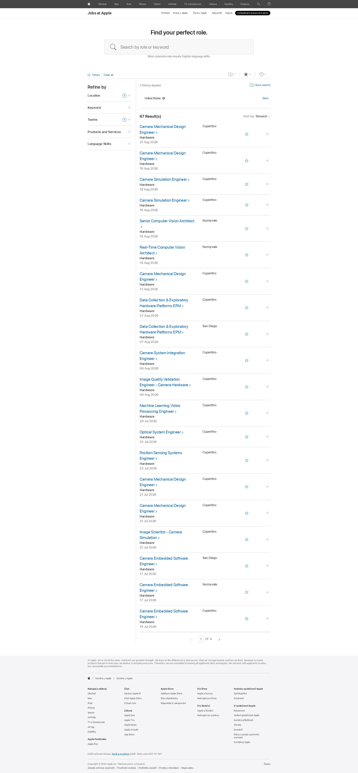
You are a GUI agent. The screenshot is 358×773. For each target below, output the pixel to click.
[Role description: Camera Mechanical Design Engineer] (267, 134)
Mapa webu (187, 768)
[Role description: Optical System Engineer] (267, 436)
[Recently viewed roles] (263, 74)
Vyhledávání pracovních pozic (252, 13)
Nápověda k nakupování (173, 703)
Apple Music (130, 725)
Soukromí (239, 698)
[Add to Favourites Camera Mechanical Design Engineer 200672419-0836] (246, 486)
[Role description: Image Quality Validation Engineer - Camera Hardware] (267, 386)
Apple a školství (205, 710)
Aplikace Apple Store (171, 693)
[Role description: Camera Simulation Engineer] (267, 184)
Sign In (228, 13)
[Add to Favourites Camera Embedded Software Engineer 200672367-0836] (246, 618)
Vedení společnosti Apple (246, 715)
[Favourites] (247, 74)
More (265, 98)
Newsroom (239, 710)
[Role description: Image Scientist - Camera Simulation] (267, 539)
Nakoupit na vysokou (208, 715)
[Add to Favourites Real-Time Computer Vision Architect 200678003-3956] (246, 255)
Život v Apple (200, 13)
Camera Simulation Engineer (163, 179)
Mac (90, 698)
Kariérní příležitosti (243, 720)
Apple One (129, 715)
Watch (91, 712)
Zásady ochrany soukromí (101, 768)
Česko (267, 764)
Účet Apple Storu (133, 698)
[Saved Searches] (232, 74)
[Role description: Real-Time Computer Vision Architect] (267, 254)
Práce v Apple (180, 13)
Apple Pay (93, 744)
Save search (262, 85)
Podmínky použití (147, 768)
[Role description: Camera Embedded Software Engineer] (267, 565)
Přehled (165, 13)
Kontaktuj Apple (242, 742)
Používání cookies (126, 768)
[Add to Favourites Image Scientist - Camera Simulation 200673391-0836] (246, 539)
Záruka (237, 725)
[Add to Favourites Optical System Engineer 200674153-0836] (246, 436)
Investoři (238, 729)
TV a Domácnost (96, 722)
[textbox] (179, 47)
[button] (258, 4)
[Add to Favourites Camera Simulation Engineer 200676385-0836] (246, 184)
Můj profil (217, 13)
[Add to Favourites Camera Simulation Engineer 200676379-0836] (246, 205)
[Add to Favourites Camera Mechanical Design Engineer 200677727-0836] (246, 281)
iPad (90, 703)
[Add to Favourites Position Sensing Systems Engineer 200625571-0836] (246, 460)
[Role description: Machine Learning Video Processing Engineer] (267, 413)
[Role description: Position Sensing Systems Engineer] (267, 460)
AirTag (91, 727)
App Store (129, 734)
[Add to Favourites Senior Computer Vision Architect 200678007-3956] (246, 228)
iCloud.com (130, 703)
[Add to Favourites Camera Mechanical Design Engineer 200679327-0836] (246, 134)
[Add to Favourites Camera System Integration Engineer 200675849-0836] (246, 360)
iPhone (91, 708)
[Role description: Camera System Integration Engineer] (267, 360)
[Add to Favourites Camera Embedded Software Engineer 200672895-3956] (246, 592)
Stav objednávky (169, 698)
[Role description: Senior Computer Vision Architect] (267, 228)
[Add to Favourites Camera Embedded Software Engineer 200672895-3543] (246, 565)
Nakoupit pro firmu (206, 698)
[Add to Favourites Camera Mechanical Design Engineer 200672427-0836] (246, 513)
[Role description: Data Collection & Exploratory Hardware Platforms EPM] (267, 307)
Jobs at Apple (100, 13)
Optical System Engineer (160, 432)
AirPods (92, 717)
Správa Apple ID (132, 693)
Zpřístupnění (240, 693)
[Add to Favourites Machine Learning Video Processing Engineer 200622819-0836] (246, 413)
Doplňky (92, 731)
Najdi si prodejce (120, 754)
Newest (255, 116)
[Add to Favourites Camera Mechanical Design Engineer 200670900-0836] (246, 160)
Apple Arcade (131, 729)
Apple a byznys (205, 693)
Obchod (92, 693)
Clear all (109, 74)
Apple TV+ (129, 720)
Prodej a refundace (169, 768)
